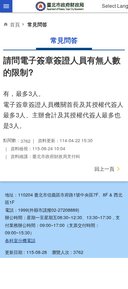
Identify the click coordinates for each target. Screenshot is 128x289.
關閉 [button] (6, 6)
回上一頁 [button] (104, 168)
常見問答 (37, 24)
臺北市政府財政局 (60, 6)
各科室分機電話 (20, 240)
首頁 (15, 24)
